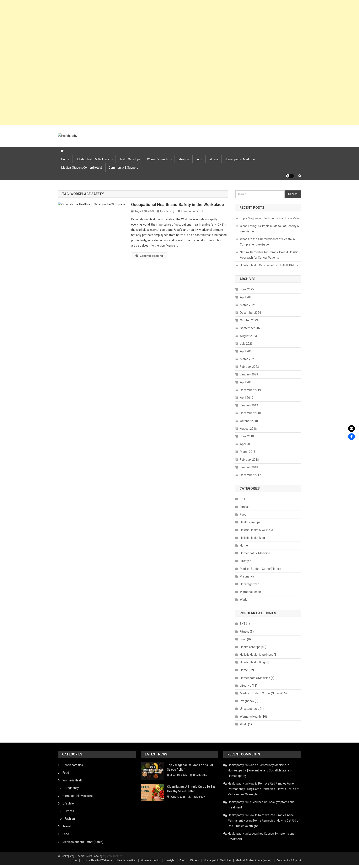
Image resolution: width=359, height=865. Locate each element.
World (243, 599)
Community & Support (123, 167)
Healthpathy (167, 211)
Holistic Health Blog (252, 537)
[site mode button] (290, 176)
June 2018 (247, 436)
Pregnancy (247, 576)
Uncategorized (249, 584)
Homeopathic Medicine (240, 159)
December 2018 (250, 413)
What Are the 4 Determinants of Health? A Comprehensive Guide (267, 241)
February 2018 (249, 459)
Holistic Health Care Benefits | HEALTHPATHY (269, 265)
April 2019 (246, 397)
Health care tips (129, 159)
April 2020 (246, 382)
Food (199, 159)
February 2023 (249, 366)
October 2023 (249, 320)
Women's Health (250, 592)
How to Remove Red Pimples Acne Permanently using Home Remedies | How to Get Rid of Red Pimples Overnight (264, 789)
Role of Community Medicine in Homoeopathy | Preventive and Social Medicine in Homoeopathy (260, 770)
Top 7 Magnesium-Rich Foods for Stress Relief (270, 218)
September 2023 (251, 328)
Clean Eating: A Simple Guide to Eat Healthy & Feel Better (269, 228)
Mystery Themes (112, 856)
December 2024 (250, 312)
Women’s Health (157, 159)
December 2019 (250, 390)
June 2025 (247, 289)
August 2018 (248, 428)
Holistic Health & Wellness (92, 159)
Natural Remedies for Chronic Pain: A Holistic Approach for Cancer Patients (269, 254)
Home (65, 159)
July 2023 (246, 343)
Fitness (213, 159)
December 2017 (250, 475)
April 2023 (246, 351)
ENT (242, 499)
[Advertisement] (124, 62)
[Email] (351, 428)
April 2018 (246, 444)
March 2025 (248, 305)
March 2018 (248, 451)
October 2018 (249, 421)
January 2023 (249, 374)
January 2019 (249, 405)
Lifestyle (183, 159)
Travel (67, 826)
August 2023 (248, 336)
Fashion (70, 818)
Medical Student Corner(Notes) (81, 167)
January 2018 (249, 467)
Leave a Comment (192, 211)
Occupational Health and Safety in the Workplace (177, 204)
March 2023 (248, 359)
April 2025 (246, 297)
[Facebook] (351, 436)
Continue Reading (151, 255)
